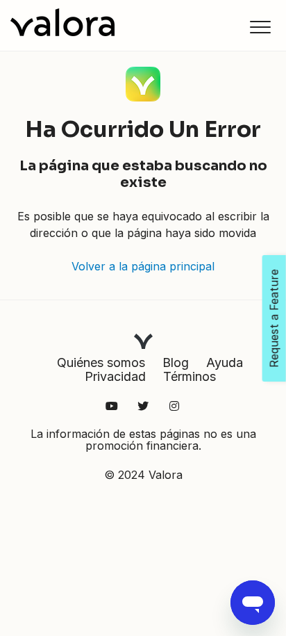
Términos (189, 376)
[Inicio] (62, 22)
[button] (260, 26)
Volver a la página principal (143, 266)
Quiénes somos (101, 362)
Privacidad (115, 376)
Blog (175, 362)
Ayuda (224, 362)
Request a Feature (274, 318)
